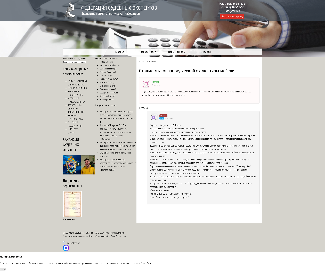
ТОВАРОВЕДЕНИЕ (76, 112)
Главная (119, 51)
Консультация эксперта (105, 105)
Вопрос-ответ (148, 51)
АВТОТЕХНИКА (75, 105)
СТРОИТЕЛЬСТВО (76, 84)
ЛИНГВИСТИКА (75, 119)
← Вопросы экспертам (147, 61)
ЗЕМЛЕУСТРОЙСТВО (77, 88)
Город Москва (106, 61)
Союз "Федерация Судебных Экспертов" (107, 236)
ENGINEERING (74, 91)
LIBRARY (71, 132)
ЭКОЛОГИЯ (73, 108)
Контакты (205, 51)
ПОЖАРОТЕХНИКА (76, 101)
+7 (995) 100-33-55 (232, 7)
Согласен (3, 269)
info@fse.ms (232, 11)
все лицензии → (70, 219)
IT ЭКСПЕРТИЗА (75, 95)
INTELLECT (73, 129)
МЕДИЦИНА (73, 98)
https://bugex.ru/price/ (179, 197)
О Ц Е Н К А (73, 122)
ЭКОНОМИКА (74, 115)
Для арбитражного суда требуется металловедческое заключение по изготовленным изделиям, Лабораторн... (115, 132)
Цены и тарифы (176, 51)
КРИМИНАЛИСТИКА (77, 81)
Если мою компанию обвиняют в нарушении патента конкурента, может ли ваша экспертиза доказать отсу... (118, 146)
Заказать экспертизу (232, 16)
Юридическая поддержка (74, 58)
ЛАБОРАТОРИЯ (75, 125)
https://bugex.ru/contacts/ (180, 193)
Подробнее (146, 263)
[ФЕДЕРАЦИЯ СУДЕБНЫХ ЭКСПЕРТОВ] (69, 16)
